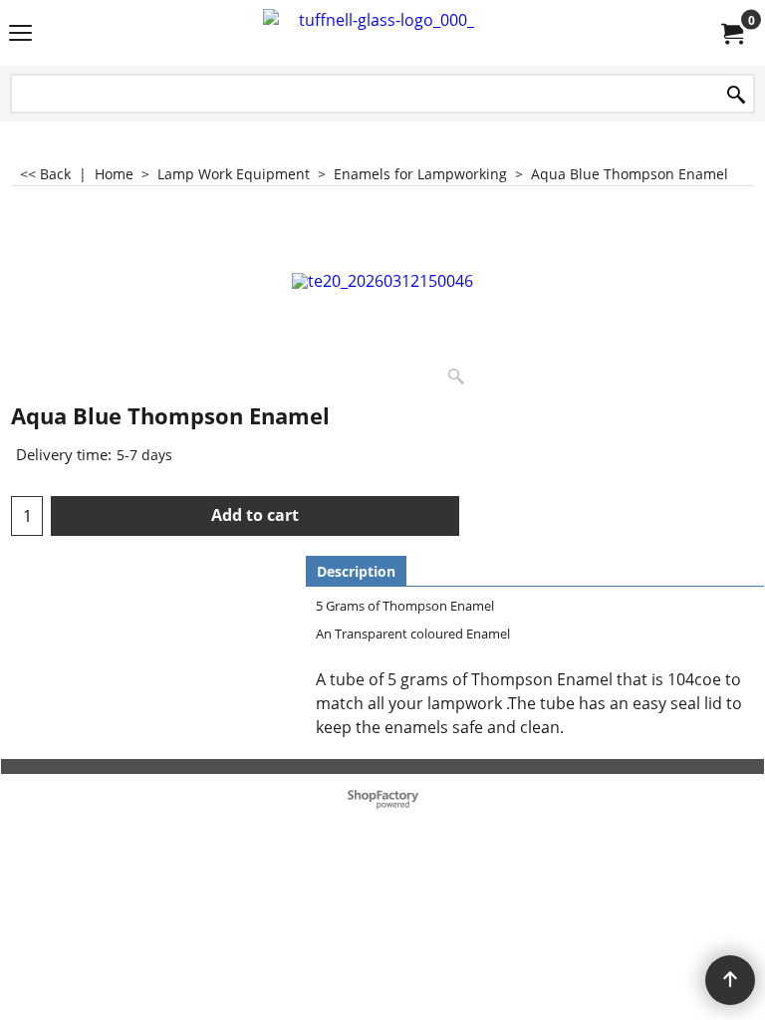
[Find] (736, 95)
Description (356, 571)
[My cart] (731, 33)
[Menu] (20, 35)
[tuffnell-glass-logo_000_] (378, 33)
